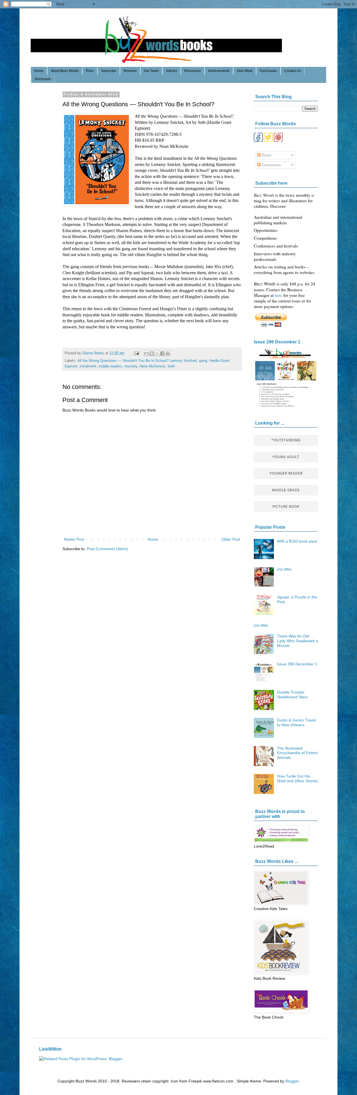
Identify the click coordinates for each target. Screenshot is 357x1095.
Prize (90, 71)
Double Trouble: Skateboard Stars (292, 694)
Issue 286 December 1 (277, 341)
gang (203, 361)
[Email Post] (136, 353)
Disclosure (43, 79)
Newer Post (74, 539)
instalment (87, 366)
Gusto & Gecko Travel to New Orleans (296, 722)
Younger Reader (286, 473)
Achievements (219, 71)
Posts (265, 155)
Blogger (292, 1081)
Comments (270, 165)
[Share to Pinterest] (167, 353)
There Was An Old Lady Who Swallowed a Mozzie (297, 641)
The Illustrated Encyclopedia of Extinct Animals (297, 753)
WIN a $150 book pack (297, 541)
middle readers (110, 366)
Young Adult (285, 456)
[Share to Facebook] (162, 353)
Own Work (244, 71)
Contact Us (292, 71)
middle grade (286, 490)
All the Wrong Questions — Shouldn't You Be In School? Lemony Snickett (137, 361)
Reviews (130, 71)
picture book (285, 506)
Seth (171, 366)
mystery (130, 366)
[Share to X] (157, 353)
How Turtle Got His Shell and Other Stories (297, 778)
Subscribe (108, 71)
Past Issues (268, 71)
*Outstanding (286, 440)
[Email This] (146, 353)
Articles (171, 71)
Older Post (230, 539)
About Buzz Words (65, 71)
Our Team (151, 71)
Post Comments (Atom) (107, 549)
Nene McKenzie (152, 366)
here (279, 295)
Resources (192, 71)
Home (39, 71)
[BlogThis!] (152, 353)
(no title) (284, 569)
